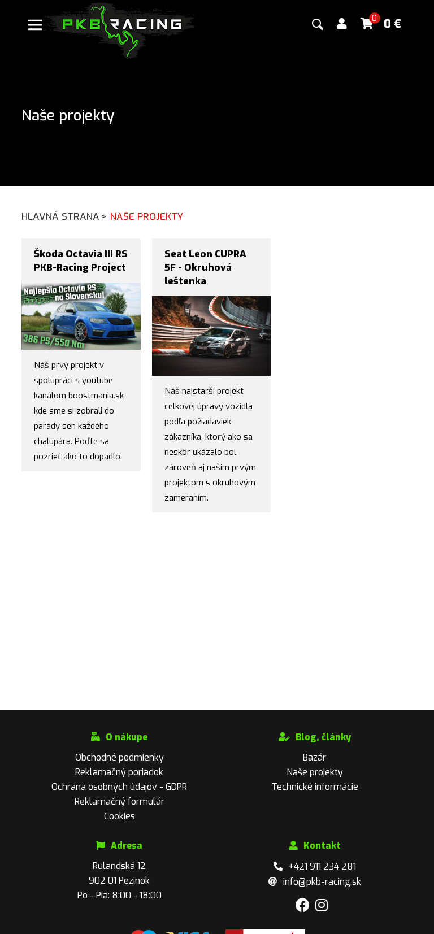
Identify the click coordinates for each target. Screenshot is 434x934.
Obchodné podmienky (119, 757)
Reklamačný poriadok (119, 772)
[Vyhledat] (317, 24)
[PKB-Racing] (120, 29)
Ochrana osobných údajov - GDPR (119, 787)
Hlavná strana (64, 216)
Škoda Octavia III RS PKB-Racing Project (81, 260)
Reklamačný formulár (119, 801)
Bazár (314, 757)
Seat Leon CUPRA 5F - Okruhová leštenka (205, 267)
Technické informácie (314, 787)
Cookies (119, 816)
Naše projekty (315, 772)
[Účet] (342, 24)
